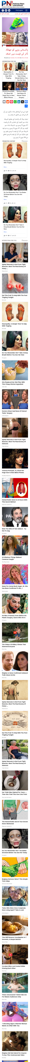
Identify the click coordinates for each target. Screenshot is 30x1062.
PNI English (19, 10)
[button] (15, 24)
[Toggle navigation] (26, 10)
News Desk (25, 58)
